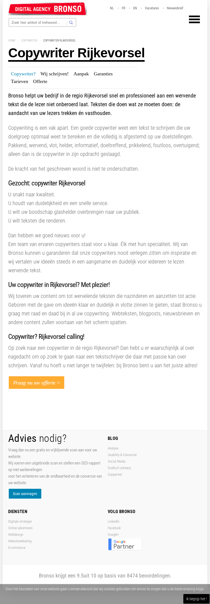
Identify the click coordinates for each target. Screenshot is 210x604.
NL (112, 8)
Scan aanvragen (25, 494)
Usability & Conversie (122, 455)
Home (11, 40)
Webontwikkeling (19, 541)
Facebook (114, 528)
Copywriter (29, 40)
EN (135, 8)
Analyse (113, 448)
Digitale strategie (20, 521)
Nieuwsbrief (175, 8)
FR (123, 8)
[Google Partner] (125, 550)
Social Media (117, 461)
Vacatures (152, 8)
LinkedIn (113, 521)
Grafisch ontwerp (119, 468)
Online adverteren (20, 528)
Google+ (113, 534)
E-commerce (16, 548)
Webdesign (15, 534)
